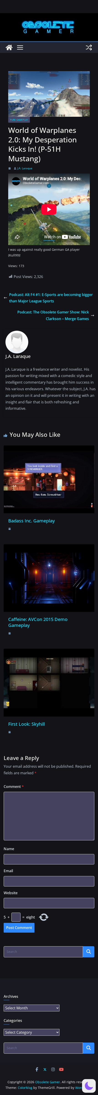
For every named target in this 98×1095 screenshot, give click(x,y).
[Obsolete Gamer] (9, 47)
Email (8, 870)
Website (11, 892)
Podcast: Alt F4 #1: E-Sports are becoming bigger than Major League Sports (51, 298)
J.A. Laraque (24, 168)
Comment (14, 786)
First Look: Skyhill (26, 724)
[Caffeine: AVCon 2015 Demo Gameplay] (49, 547)
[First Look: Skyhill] (49, 651)
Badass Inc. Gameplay (31, 521)
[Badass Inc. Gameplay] (49, 448)
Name (9, 848)
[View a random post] (88, 47)
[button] (89, 1086)
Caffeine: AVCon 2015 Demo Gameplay (37, 622)
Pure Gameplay (19, 119)
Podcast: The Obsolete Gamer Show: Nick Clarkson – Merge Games (53, 315)
